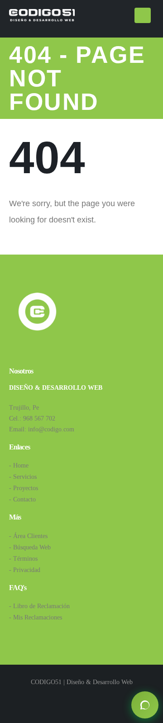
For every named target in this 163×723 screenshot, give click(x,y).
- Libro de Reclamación (39, 606)
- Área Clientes (28, 536)
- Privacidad (24, 570)
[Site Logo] (42, 15)
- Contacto (22, 499)
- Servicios (23, 476)
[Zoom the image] (37, 295)
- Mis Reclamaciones (35, 617)
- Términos (23, 558)
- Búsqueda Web (30, 547)
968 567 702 (39, 418)
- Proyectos (23, 488)
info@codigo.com (51, 429)
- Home (19, 465)
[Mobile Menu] (142, 15)
